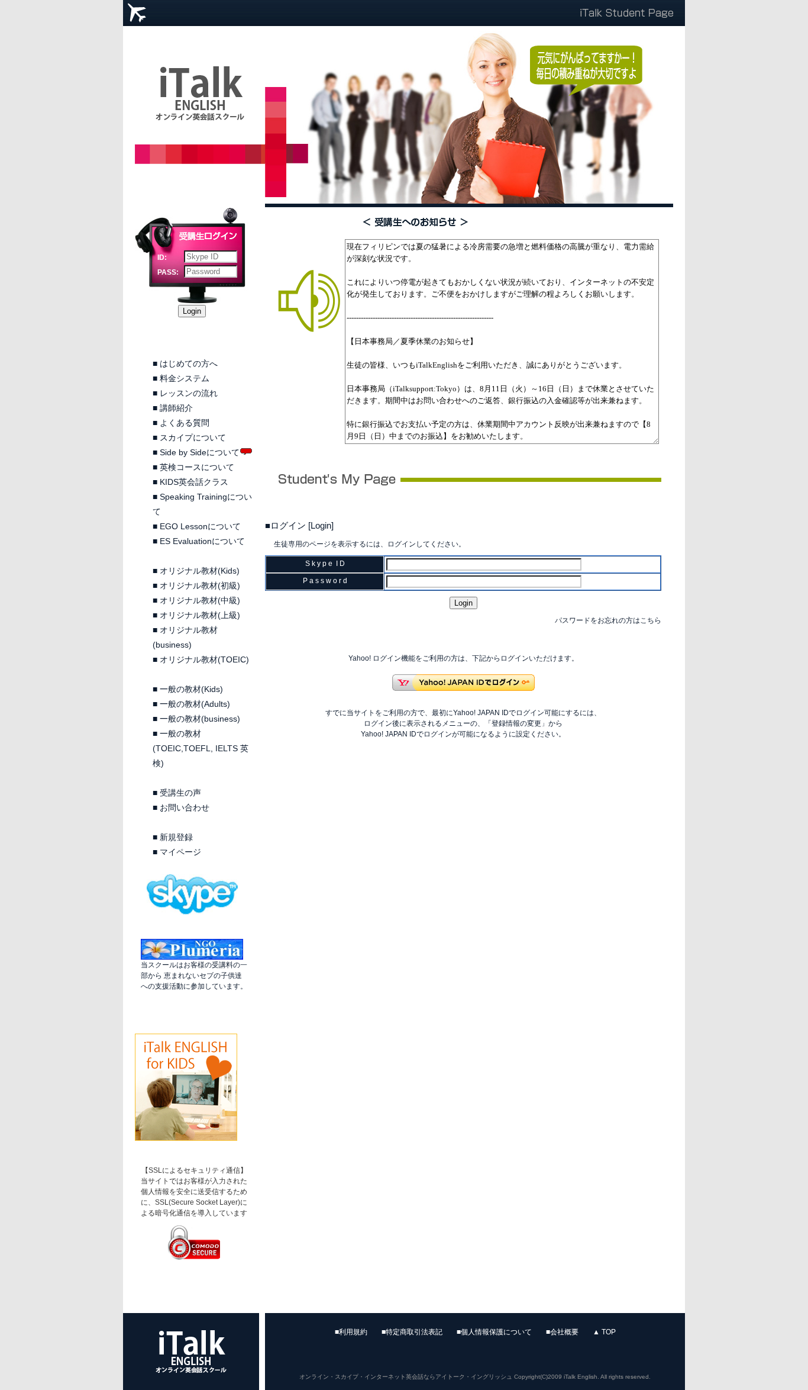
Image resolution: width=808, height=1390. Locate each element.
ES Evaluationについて (202, 541)
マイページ (180, 852)
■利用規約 (351, 1332)
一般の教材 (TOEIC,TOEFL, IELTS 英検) (200, 748)
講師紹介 (176, 408)
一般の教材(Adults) (195, 704)
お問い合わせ (184, 807)
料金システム (184, 378)
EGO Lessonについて (200, 526)
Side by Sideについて (200, 452)
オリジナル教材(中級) (200, 600)
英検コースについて (197, 467)
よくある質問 (184, 422)
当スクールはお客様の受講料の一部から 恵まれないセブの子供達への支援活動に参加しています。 (194, 975)
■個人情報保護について (494, 1332)
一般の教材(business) (200, 718)
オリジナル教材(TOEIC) (204, 659)
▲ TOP (604, 1332)
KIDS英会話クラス (194, 482)
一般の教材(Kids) (191, 689)
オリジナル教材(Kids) (200, 570)
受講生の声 (180, 792)
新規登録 (176, 837)
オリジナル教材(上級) (200, 615)
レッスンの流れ (189, 393)
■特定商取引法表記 (412, 1332)
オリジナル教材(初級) (200, 585)
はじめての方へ (189, 363)
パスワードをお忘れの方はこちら (608, 620)
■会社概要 (562, 1332)
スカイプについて (193, 437)
